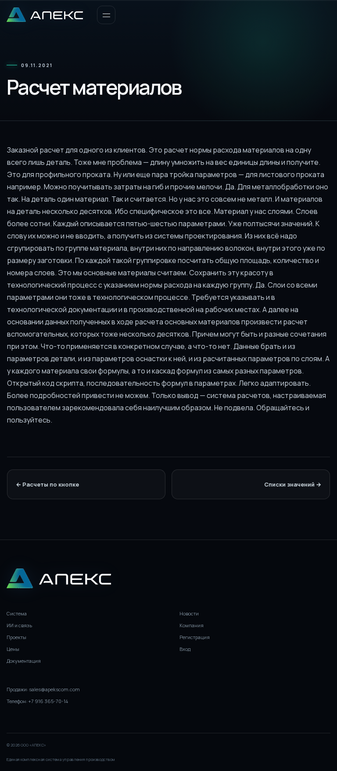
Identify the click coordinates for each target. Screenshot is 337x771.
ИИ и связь (19, 625)
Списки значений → (292, 484)
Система (17, 613)
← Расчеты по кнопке (47, 484)
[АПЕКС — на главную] (45, 14)
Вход (184, 649)
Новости (189, 613)
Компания (191, 625)
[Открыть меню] (106, 15)
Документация (24, 660)
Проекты (16, 637)
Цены (13, 649)
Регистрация (194, 637)
